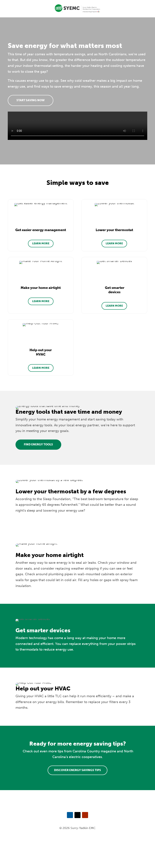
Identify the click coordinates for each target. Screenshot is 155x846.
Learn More (40, 243)
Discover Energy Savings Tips (77, 770)
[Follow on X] (77, 815)
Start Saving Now (30, 100)
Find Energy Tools (38, 444)
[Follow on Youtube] (85, 815)
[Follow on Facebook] (70, 815)
